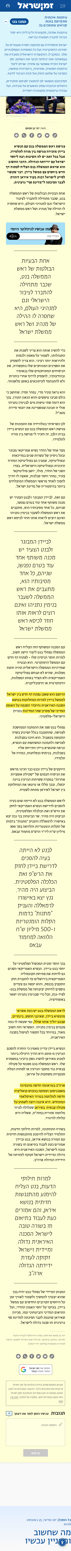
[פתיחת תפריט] (8, 6)
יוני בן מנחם (32, 128)
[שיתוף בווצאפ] (24, 136)
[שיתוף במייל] (47, 136)
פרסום (35, 1453)
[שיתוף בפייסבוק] (32, 136)
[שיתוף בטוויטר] (39, 136)
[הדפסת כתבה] (16, 136)
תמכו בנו (19, 21)
